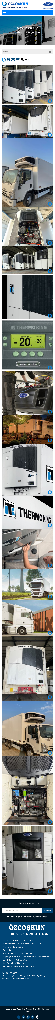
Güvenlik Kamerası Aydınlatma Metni (15, 960)
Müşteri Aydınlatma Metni (11, 956)
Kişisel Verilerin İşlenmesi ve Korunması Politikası (19, 953)
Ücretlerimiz (13, 950)
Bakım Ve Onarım (19, 947)
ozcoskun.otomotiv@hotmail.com (17, 978)
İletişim (33, 966)
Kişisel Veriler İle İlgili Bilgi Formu (14, 963)
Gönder (47, 910)
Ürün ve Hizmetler (26, 940)
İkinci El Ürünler (36, 944)
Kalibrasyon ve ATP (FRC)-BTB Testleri (16, 944)
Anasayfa (30, 32)
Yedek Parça (7, 947)
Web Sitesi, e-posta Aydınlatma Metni (15, 966)
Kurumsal (15, 940)
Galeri (5, 51)
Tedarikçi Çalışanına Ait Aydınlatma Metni (37, 956)
